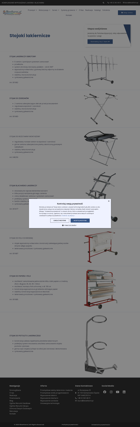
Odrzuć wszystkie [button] (59, 220)
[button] (70, 225)
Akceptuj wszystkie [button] (80, 220)
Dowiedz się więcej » (68, 215)
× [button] (108, 201)
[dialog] (70, 213)
